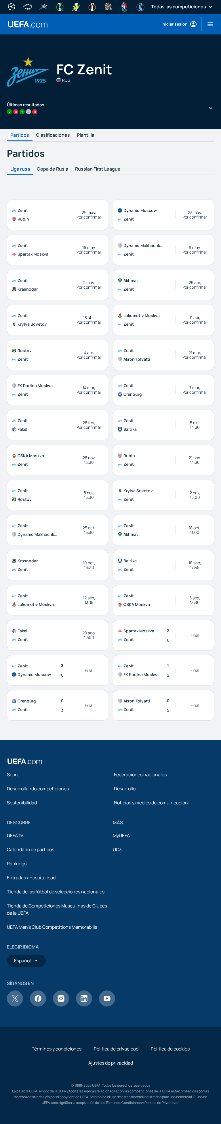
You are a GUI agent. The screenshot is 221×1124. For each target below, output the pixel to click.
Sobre (13, 774)
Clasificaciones (53, 135)
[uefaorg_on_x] (15, 1005)
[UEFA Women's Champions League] (27, 6)
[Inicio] (25, 761)
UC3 (117, 849)
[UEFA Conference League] (59, 6)
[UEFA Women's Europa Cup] (76, 6)
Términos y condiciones (56, 1049)
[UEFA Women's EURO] (140, 6)
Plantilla (85, 135)
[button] (208, 24)
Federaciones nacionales (140, 774)
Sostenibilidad (22, 802)
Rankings (16, 863)
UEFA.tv (15, 835)
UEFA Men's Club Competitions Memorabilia (52, 927)
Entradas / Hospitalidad (31, 877)
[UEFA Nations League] (108, 6)
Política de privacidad (116, 1049)
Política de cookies (170, 1049)
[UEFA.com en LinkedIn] (84, 1005)
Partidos (19, 135)
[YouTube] (107, 1005)
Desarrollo (125, 788)
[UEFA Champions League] (11, 6)
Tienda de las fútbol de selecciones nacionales (55, 892)
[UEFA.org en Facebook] (38, 1005)
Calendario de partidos (30, 849)
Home (27, 24)
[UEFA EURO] (124, 6)
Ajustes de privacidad (110, 1063)
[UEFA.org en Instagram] (61, 1005)
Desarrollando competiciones (38, 788)
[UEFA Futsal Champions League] (43, 6)
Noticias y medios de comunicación (151, 802)
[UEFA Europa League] (92, 6)
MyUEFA (121, 835)
